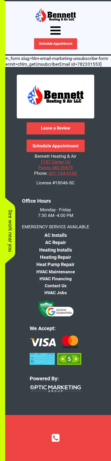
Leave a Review (55, 128)
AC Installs (55, 235)
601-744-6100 (63, 173)
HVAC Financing (55, 278)
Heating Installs (55, 250)
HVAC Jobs (55, 292)
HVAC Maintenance (55, 271)
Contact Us (56, 285)
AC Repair (55, 242)
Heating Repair (55, 257)
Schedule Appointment (55, 44)
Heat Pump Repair (55, 264)
